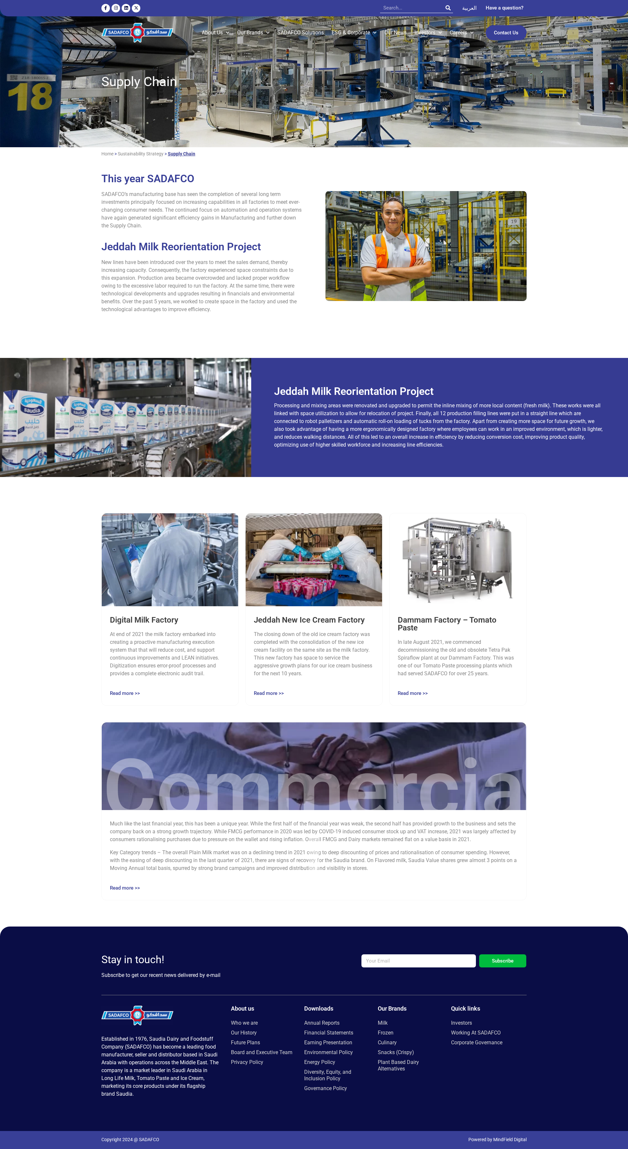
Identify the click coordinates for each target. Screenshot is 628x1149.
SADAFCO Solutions (300, 32)
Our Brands (250, 32)
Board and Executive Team (261, 1052)
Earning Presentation (328, 1042)
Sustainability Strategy (141, 153)
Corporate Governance (476, 1042)
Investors (424, 32)
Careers (458, 32)
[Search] (448, 8)
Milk (383, 1023)
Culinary (387, 1042)
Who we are (244, 1023)
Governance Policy (325, 1088)
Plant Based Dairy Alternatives (398, 1065)
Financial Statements (328, 1033)
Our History (244, 1033)
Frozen (385, 1033)
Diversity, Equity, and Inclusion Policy (327, 1075)
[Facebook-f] (105, 8)
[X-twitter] (136, 8)
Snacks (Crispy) (396, 1052)
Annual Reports (322, 1023)
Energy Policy (319, 1062)
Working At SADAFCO (476, 1033)
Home (107, 153)
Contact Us (506, 33)
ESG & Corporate (351, 32)
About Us (212, 32)
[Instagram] (116, 8)
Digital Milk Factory (144, 620)
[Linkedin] (126, 8)
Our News (395, 32)
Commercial (314, 830)
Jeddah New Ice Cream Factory (309, 620)
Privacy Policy (247, 1062)
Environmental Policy (328, 1052)
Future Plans (245, 1042)
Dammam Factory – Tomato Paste (447, 623)
